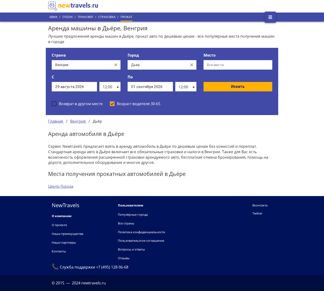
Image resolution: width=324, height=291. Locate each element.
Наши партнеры (64, 242)
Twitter (257, 213)
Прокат (126, 17)
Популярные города (133, 214)
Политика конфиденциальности (141, 232)
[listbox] (109, 86)
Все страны (126, 223)
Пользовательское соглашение (141, 240)
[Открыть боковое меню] (270, 17)
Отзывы (124, 258)
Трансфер (85, 17)
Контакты (59, 251)
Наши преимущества (67, 234)
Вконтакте (260, 205)
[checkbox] (77, 104)
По (130, 77)
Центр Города (60, 186)
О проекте (59, 225)
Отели (67, 17)
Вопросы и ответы (131, 249)
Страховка (107, 17)
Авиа (53, 17)
